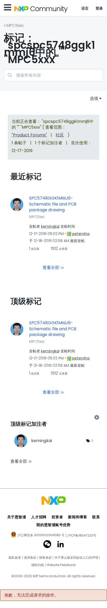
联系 (96, 517)
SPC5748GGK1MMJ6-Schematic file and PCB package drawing (52, 204)
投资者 (57, 517)
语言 (85, 8)
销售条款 (45, 557)
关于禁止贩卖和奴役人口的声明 (76, 557)
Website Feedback (61, 565)
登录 (99, 8)
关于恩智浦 (16, 517)
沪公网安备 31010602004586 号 (41, 535)
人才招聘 (38, 517)
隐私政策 (15, 557)
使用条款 (30, 557)
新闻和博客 (77, 517)
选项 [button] (94, 98)
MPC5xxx (14, 25)
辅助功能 (37, 565)
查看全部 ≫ (53, 267)
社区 (60, 135)
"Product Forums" (29, 135)
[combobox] (53, 75)
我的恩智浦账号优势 (53, 524)
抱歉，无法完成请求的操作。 (31, 595)
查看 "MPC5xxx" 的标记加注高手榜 (53, 417)
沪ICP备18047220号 (81, 535)
